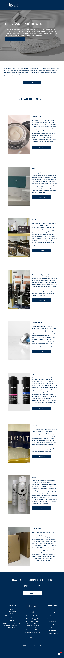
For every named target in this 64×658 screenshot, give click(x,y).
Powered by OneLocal (27, 645)
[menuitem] (52, 609)
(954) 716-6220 (11, 611)
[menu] (61, 4)
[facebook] (31, 612)
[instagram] (33, 612)
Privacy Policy (38, 645)
